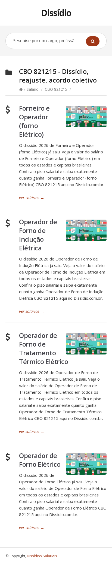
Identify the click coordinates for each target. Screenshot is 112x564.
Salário (33, 89)
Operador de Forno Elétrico (39, 460)
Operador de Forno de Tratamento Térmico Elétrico (43, 348)
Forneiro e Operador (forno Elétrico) (34, 121)
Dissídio (56, 13)
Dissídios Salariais (42, 555)
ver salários (31, 197)
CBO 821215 (56, 89)
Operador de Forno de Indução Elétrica (38, 234)
